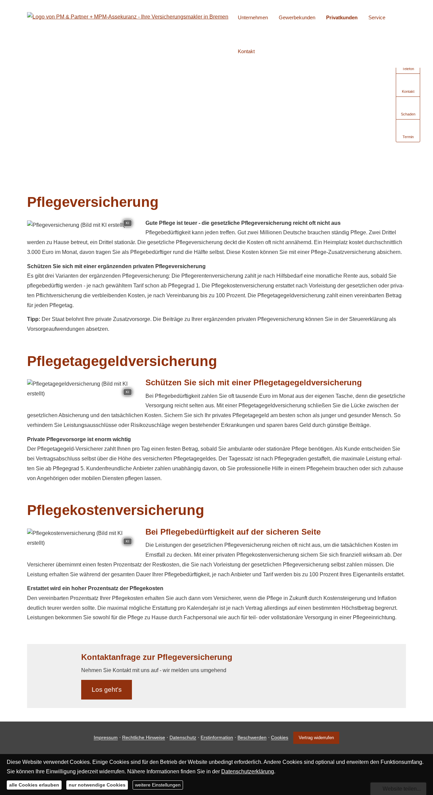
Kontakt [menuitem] (246, 51)
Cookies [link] (279, 737)
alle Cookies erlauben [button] (34, 785)
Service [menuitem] (376, 17)
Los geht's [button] (107, 689)
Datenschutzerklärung (247, 771)
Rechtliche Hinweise (143, 737)
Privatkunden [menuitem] (342, 17)
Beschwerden (252, 737)
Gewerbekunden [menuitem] (297, 17)
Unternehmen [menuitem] (253, 17)
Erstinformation (217, 737)
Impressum (106, 737)
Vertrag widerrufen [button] (316, 737)
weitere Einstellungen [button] (158, 785)
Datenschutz (182, 737)
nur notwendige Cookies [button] (97, 785)
